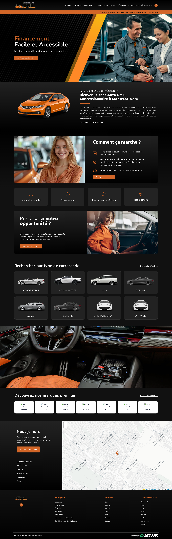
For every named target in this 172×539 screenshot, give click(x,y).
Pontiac (107, 508)
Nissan (107, 505)
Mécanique (122, 5)
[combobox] (147, 5)
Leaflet (147, 489)
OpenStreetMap (155, 489)
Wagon (143, 515)
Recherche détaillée (149, 266)
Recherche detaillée (149, 396)
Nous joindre (134, 5)
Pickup (143, 505)
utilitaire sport (145, 521)
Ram (106, 515)
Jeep (106, 502)
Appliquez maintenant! (104, 177)
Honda (107, 518)
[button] (117, 453)
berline (143, 518)
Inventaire (78, 5)
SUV (142, 508)
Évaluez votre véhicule (106, 5)
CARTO (169, 489)
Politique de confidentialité (64, 518)
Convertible (145, 502)
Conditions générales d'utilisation (66, 521)
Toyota (107, 512)
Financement (89, 5)
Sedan (143, 511)
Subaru (107, 521)
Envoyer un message (28, 449)
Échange (58, 508)
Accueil (68, 5)
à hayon (143, 524)
